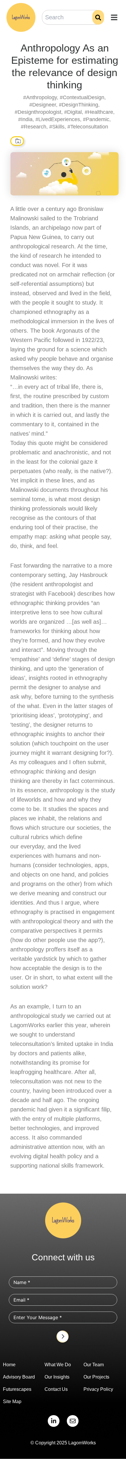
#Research (33, 127)
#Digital (73, 112)
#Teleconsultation (87, 127)
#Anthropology (40, 97)
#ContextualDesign (82, 97)
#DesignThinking (78, 105)
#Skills (56, 127)
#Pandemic (96, 119)
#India (25, 119)
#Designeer (42, 105)
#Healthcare (99, 112)
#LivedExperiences (57, 119)
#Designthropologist (38, 112)
